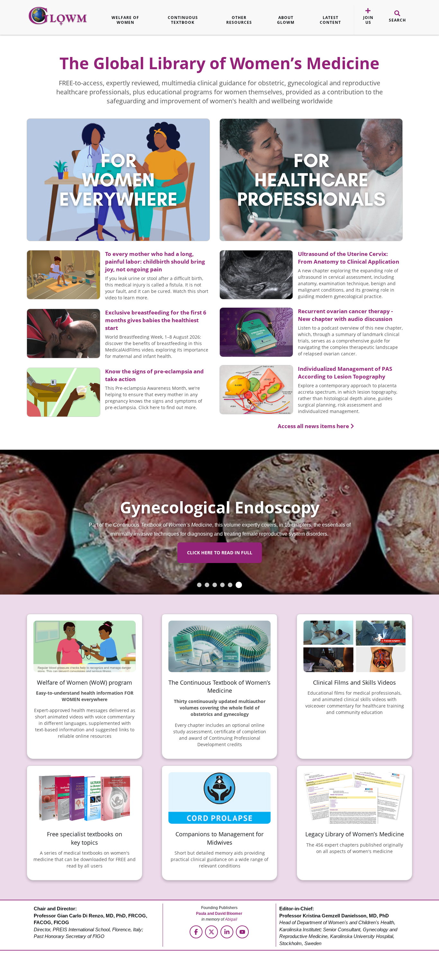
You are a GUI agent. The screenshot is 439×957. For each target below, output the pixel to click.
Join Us (368, 20)
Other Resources (239, 20)
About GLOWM (285, 20)
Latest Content (330, 20)
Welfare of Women (125, 20)
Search (397, 20)
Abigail (231, 919)
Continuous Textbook (183, 20)
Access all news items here (313, 426)
